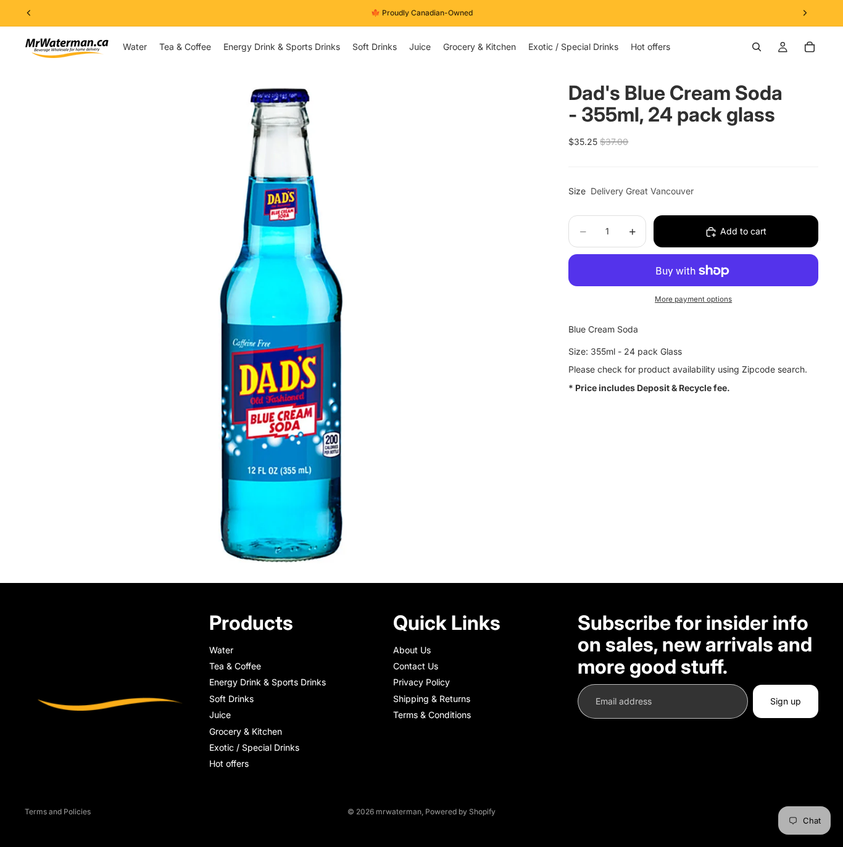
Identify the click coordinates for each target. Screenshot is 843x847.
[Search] (756, 46)
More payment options (693, 299)
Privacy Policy (421, 682)
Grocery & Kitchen (245, 731)
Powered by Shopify (460, 811)
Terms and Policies (58, 811)
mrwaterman (399, 811)
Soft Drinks (231, 698)
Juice (220, 714)
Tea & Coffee (235, 666)
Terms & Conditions (432, 714)
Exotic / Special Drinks (254, 747)
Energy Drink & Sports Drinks (267, 682)
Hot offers (229, 763)
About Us (412, 650)
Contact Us (415, 666)
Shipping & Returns (431, 698)
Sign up (785, 701)
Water (221, 650)
